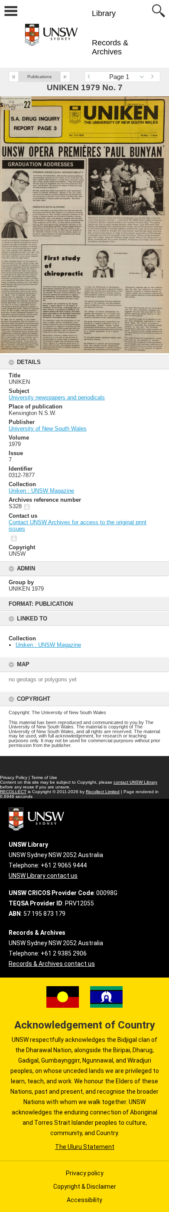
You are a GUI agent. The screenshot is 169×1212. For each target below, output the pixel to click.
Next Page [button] (154, 77)
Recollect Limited (103, 791)
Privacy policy (85, 1173)
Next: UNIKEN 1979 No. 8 (65, 77)
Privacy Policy (13, 777)
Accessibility (84, 1199)
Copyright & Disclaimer (84, 1186)
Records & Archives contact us (52, 963)
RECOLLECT (13, 791)
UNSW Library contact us (43, 875)
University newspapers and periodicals (57, 397)
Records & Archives (110, 47)
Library (104, 13)
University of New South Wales (48, 428)
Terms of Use (44, 777)
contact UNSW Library (135, 782)
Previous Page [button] (91, 77)
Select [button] (144, 77)
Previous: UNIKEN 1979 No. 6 (13, 77)
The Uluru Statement (84, 1146)
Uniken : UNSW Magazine (48, 645)
